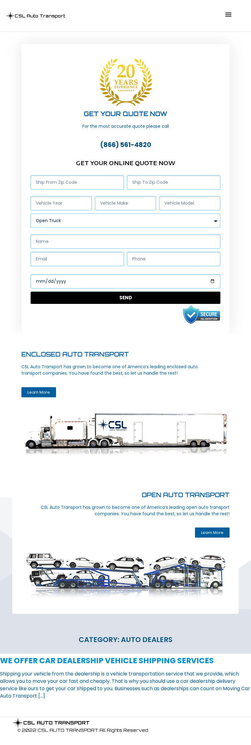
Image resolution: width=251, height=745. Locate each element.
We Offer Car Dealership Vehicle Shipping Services (107, 660)
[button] (228, 14)
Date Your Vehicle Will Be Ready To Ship (78, 271)
